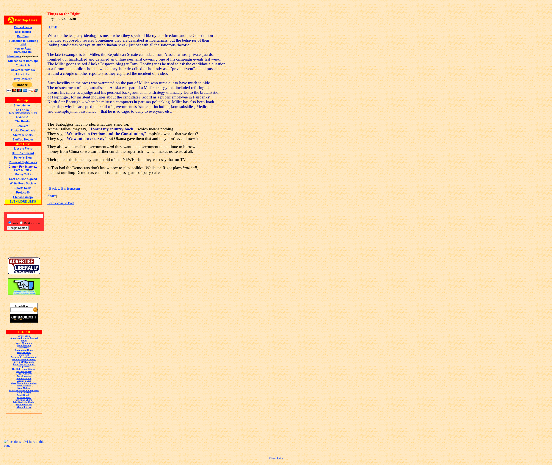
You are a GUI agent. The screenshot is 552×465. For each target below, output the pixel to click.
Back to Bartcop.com (64, 188)
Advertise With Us (23, 70)
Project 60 (23, 192)
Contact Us (23, 65)
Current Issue (23, 27)
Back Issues (23, 31)
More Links (24, 407)
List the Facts (23, 148)
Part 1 (18, 170)
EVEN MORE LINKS (23, 201)
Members (13, 56)
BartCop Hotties (23, 139)
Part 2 (27, 170)
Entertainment (23, 105)
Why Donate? (23, 79)
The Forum (21, 110)
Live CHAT (23, 117)
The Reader (22, 121)
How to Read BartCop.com (23, 50)
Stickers (22, 126)
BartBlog (23, 36)
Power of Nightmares (23, 162)
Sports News (22, 188)
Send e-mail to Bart (60, 203)
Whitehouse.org (24, 404)
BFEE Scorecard (23, 153)
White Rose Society (23, 183)
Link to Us (23, 74)
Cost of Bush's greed (23, 179)
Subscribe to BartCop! (23, 60)
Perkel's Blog (23, 157)
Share (51, 196)
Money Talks (23, 174)
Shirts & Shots (23, 135)
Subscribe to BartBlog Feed (23, 42)
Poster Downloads (23, 130)
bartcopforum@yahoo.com (23, 113)
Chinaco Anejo (23, 197)
